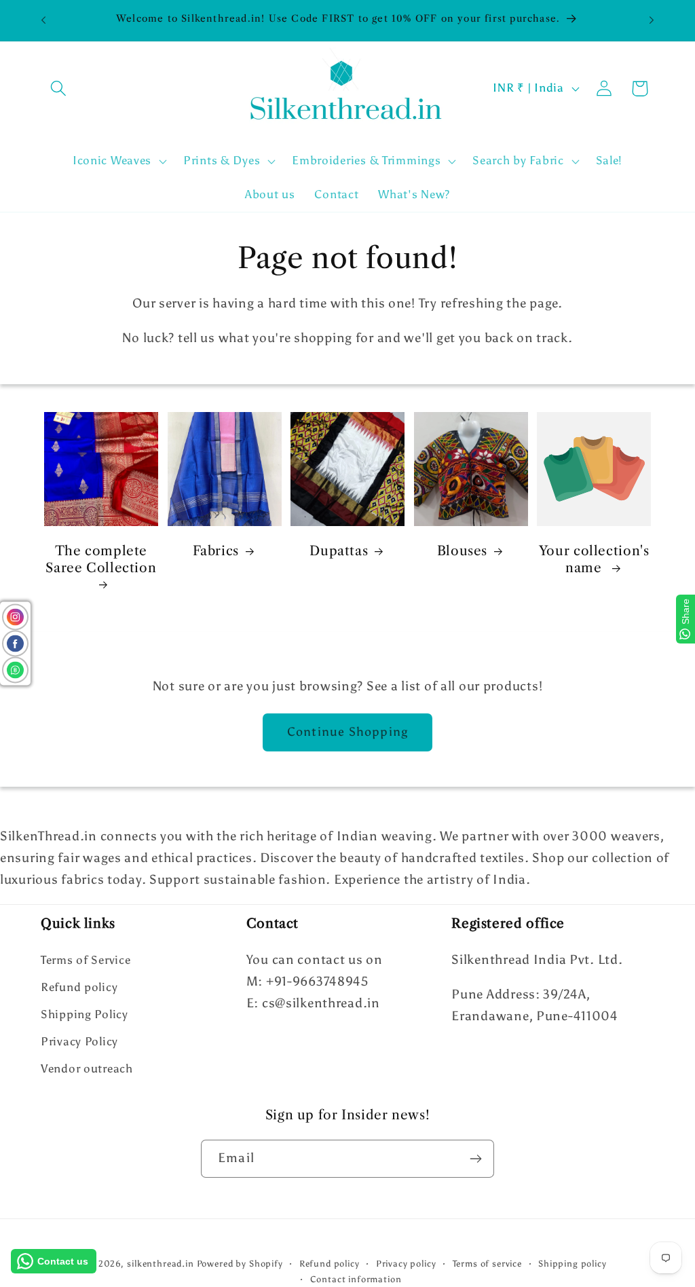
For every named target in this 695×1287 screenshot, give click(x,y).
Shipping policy (572, 1263)
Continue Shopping (347, 731)
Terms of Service (86, 960)
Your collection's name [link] (594, 559)
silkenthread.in (160, 1263)
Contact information (356, 1278)
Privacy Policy (79, 1041)
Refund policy (79, 987)
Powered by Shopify (240, 1263)
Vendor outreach (87, 1068)
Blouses (462, 551)
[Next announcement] (651, 20)
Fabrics (216, 551)
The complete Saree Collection (100, 559)
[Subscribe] (475, 1159)
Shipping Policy (84, 1014)
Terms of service (487, 1263)
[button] (59, 89)
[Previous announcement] (43, 20)
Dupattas (338, 551)
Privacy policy (406, 1263)
